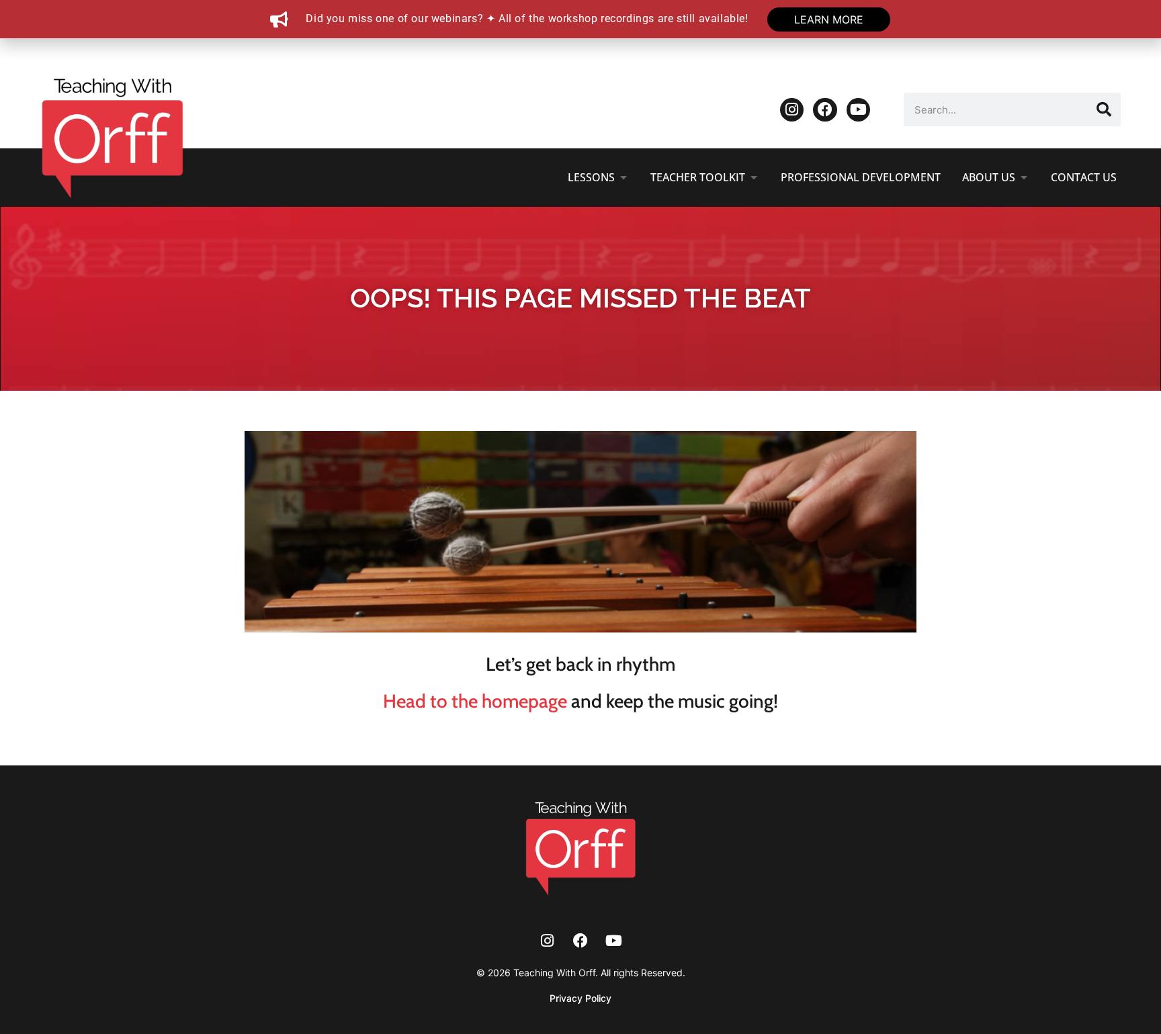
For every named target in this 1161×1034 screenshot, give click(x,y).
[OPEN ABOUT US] (1024, 177)
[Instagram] (792, 110)
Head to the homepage (475, 701)
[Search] (1104, 109)
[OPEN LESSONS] (623, 177)
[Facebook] (824, 110)
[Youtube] (858, 110)
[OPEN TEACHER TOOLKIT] (753, 177)
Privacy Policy (580, 998)
